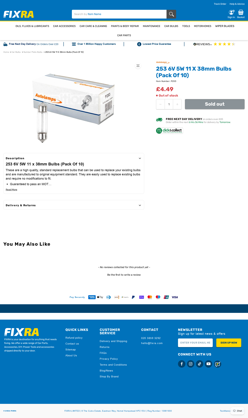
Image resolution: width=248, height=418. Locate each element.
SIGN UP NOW (229, 342)
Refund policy (74, 337)
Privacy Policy (109, 359)
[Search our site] (172, 14)
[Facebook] (181, 364)
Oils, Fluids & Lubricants (32, 26)
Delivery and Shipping (113, 341)
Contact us (72, 343)
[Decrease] (160, 104)
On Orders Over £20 (47, 44)
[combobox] (119, 14)
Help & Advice (237, 4)
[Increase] (177, 104)
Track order (220, 4)
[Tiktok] (199, 364)
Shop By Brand (109, 376)
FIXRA (13, 411)
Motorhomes (202, 26)
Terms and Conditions (113, 364)
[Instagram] (190, 364)
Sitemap (70, 349)
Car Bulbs (171, 26)
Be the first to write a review (124, 274)
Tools (186, 26)
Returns (105, 347)
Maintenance (151, 26)
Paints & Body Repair (125, 26)
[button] (124, 274)
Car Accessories (64, 26)
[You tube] (208, 364)
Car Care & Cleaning (93, 26)
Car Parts (124, 35)
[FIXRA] (18, 14)
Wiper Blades (224, 26)
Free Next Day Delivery (22, 44)
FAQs (103, 353)
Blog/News (106, 370)
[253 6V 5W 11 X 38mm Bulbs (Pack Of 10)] (138, 65)
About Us (71, 355)
